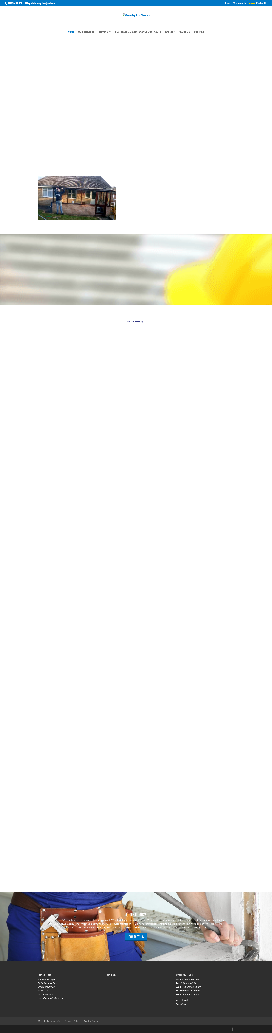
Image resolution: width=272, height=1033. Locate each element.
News (227, 3)
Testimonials (239, 3)
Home (71, 32)
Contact (199, 32)
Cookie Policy (91, 1020)
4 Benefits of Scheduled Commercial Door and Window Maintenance (78, 850)
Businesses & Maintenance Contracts (138, 32)
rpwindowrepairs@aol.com (51, 998)
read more (46, 670)
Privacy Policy (72, 1020)
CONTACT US (136, 936)
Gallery (170, 32)
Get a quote (48, 45)
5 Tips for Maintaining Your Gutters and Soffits (66, 658)
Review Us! (261, 3)
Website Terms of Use (49, 1020)
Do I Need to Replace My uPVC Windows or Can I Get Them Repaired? (78, 814)
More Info (84, 287)
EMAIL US (205, 136)
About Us (184, 32)
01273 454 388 (45, 994)
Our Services (86, 32)
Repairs (103, 32)
